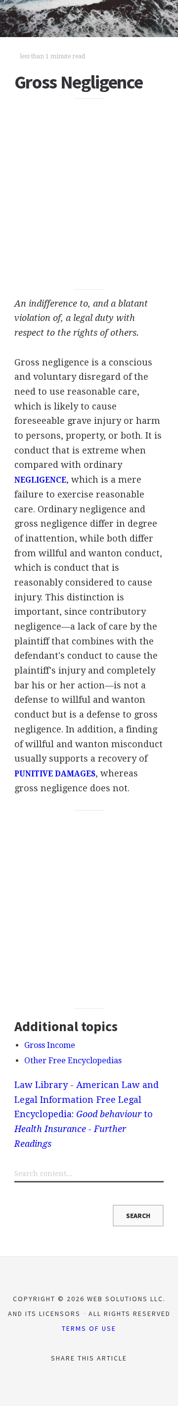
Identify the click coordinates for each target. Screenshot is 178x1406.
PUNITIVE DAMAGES (54, 774)
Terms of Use (89, 1328)
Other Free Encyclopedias (73, 1060)
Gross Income (49, 1045)
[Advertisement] (89, 194)
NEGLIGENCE (40, 480)
